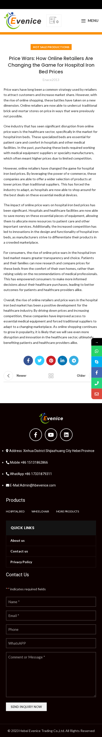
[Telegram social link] (74, 360)
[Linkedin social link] (62, 360)
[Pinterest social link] (51, 360)
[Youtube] (51, 434)
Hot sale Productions (51, 47)
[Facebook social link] (28, 360)
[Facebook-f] (35, 434)
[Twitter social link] (39, 360)
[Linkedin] (66, 434)
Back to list (51, 376)
